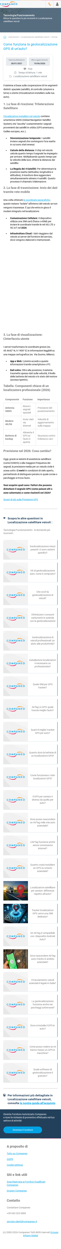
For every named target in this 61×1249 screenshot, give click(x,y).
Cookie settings (15, 1165)
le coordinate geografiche (36, 200)
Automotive (13, 37)
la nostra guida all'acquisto (37, 1103)
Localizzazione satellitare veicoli (35, 37)
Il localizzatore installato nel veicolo (21, 116)
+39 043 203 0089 (16, 1213)
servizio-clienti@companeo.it (22, 1221)
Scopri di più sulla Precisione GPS (20, 499)
